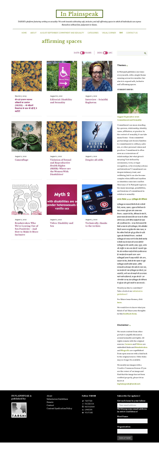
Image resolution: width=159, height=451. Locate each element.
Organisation (124, 427)
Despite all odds (94, 160)
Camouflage (21, 160)
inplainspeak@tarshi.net (128, 384)
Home (24, 33)
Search (145, 53)
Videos (139, 344)
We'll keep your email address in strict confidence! (132, 410)
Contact (50, 405)
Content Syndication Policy (59, 408)
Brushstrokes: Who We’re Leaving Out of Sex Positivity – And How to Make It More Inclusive (26, 229)
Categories (93, 33)
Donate (50, 402)
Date (76, 53)
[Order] (105, 52)
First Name (122, 416)
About (33, 33)
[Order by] (82, 52)
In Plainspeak (79, 14)
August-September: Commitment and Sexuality (62, 33)
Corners (128, 344)
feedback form (130, 314)
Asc (110, 53)
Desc (100, 53)
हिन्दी (121, 33)
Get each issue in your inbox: (131, 401)
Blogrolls (125, 350)
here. (119, 302)
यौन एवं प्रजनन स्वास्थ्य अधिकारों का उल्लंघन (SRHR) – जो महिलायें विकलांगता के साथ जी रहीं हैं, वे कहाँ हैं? (26, 105)
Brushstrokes (141, 347)
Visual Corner (109, 33)
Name (88, 53)
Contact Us (131, 33)
